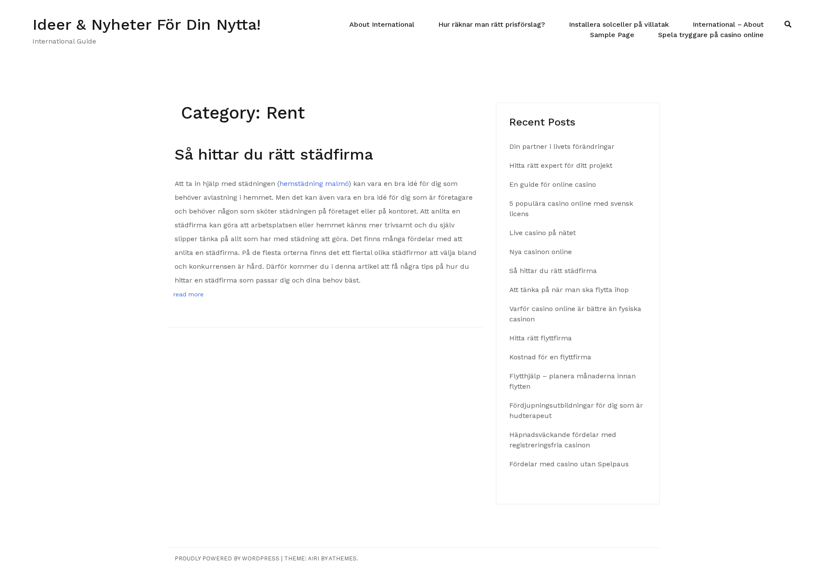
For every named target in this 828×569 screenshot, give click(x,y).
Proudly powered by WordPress (227, 558)
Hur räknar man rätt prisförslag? (491, 24)
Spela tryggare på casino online (711, 35)
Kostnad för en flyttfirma (551, 357)
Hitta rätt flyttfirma (541, 338)
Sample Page (612, 35)
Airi (313, 558)
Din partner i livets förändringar (562, 146)
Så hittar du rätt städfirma (276, 154)
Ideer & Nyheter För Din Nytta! (146, 25)
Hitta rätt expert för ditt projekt (560, 165)
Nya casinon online (540, 252)
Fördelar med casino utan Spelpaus (569, 464)
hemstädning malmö (313, 183)
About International (381, 24)
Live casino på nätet (542, 233)
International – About (728, 24)
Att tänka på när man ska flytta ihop (570, 290)
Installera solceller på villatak (619, 24)
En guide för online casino (552, 184)
